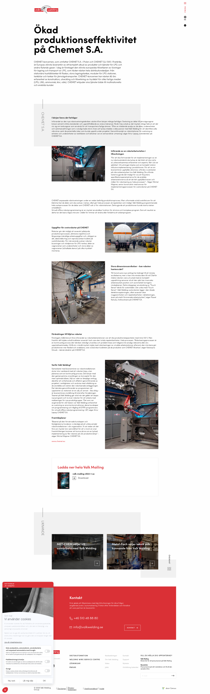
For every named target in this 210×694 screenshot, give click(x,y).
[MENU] (185, 3)
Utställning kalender (130, 667)
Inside (101, 688)
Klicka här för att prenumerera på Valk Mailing (156, 661)
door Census (171, 688)
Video (107, 663)
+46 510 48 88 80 (86, 618)
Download (83, 477)
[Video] (193, 25)
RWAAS (73, 667)
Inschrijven (172, 675)
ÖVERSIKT (169, 560)
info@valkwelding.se (88, 627)
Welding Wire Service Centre (85, 659)
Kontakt (131, 627)
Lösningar (75, 663)
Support (126, 659)
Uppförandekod (90, 688)
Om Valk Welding (111, 659)
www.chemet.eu (58, 441)
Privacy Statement (72, 688)
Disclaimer (61, 688)
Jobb (107, 667)
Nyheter (126, 663)
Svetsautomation (79, 655)
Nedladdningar (111, 655)
